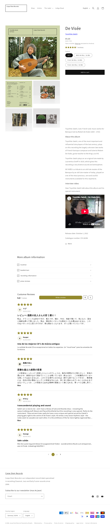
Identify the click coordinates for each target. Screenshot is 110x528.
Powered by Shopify (26, 523)
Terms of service (58, 523)
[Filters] (85, 297)
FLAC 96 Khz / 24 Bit (75, 60)
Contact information (91, 523)
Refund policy (38, 523)
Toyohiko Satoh (71, 34)
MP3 (69, 55)
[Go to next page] (61, 454)
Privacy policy (48, 523)
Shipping (77, 43)
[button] (48, 8)
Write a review (61, 297)
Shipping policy (69, 523)
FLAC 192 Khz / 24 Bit (75, 65)
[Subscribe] (41, 496)
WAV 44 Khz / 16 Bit (83, 55)
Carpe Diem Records (14, 473)
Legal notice (79, 523)
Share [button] (70, 244)
